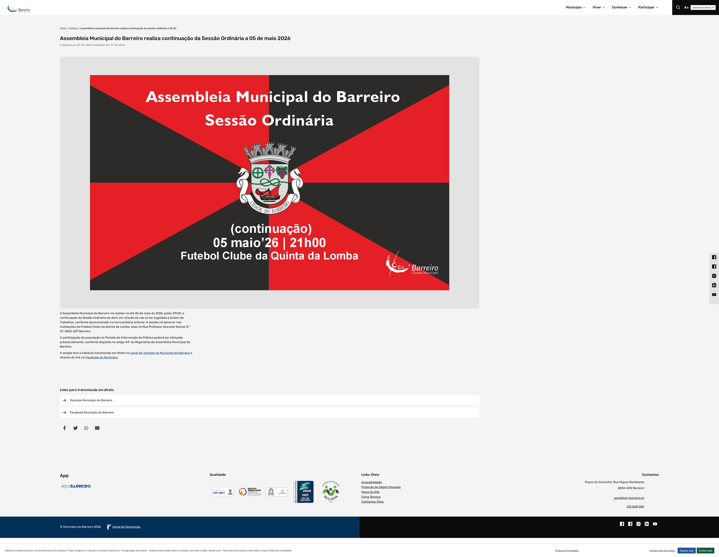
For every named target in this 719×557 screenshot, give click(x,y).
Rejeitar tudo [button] (687, 550)
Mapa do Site (370, 492)
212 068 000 (635, 506)
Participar (646, 7)
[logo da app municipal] (134, 486)
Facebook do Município (101, 357)
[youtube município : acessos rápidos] (714, 294)
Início (63, 28)
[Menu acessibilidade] (686, 7)
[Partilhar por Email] (97, 428)
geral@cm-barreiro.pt (629, 498)
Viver (597, 7)
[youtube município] (655, 526)
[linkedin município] (647, 526)
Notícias (73, 28)
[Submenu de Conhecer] (631, 7)
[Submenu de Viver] (605, 7)
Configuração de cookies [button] (662, 550)
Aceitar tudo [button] (705, 550)
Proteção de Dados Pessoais (381, 487)
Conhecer (619, 7)
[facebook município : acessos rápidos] (714, 257)
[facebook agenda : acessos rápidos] (714, 266)
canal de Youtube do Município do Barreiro (160, 353)
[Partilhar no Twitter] (75, 428)
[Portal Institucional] (150, 7)
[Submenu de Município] (586, 7)
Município (574, 7)
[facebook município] (622, 526)
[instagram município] (638, 526)
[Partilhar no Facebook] (64, 428)
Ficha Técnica (370, 497)
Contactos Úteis (372, 501)
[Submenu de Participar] (659, 7)
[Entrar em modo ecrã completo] (269, 182)
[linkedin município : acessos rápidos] (714, 285)
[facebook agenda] (630, 526)
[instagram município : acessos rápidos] (714, 276)
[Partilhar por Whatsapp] (86, 428)
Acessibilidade (371, 482)
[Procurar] (678, 7)
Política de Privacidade (567, 550)
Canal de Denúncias (126, 527)
